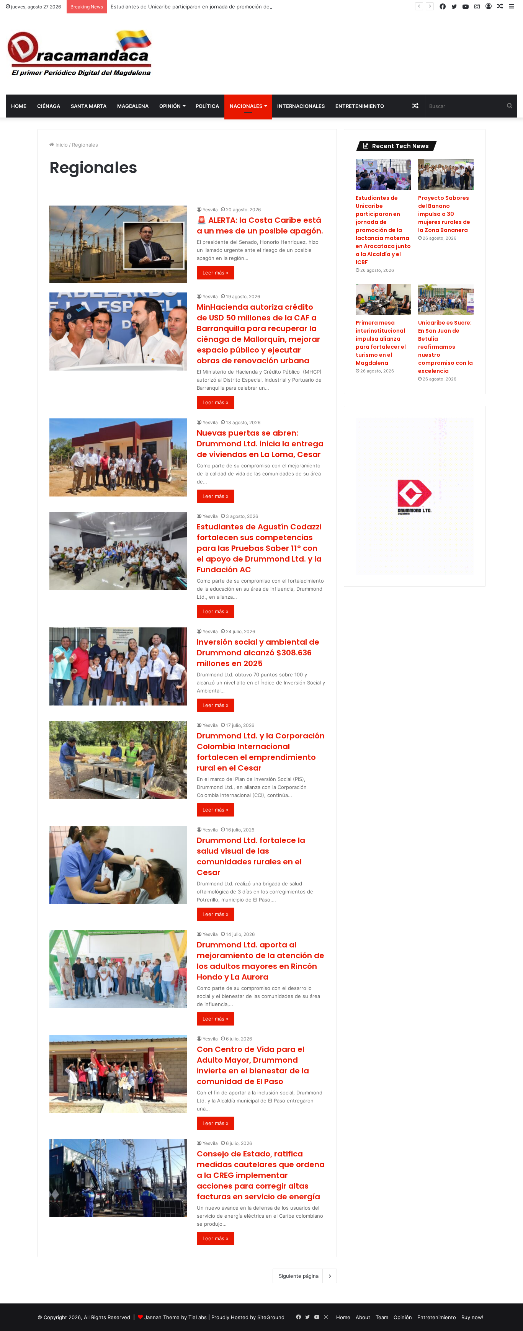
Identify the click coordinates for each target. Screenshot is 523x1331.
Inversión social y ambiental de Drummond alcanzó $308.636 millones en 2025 (258, 653)
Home (18, 106)
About (363, 1317)
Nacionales (246, 106)
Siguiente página (299, 1276)
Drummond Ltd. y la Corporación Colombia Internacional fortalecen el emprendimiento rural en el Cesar (261, 751)
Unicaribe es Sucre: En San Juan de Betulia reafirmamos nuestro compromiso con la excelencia (445, 347)
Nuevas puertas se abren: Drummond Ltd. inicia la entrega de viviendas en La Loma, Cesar (260, 444)
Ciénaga (48, 106)
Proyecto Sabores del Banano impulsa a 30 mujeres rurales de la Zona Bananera (444, 214)
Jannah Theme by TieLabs (175, 1317)
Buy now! (472, 1317)
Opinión (170, 106)
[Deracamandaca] (81, 54)
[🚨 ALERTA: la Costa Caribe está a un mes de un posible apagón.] (118, 244)
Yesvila (210, 209)
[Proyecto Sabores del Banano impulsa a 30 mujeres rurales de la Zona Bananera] (446, 174)
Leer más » (216, 272)
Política (207, 106)
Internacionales (301, 106)
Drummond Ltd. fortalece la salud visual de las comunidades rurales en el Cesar (251, 856)
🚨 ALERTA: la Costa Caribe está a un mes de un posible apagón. (260, 225)
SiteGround (270, 1317)
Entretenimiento (359, 106)
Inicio (61, 145)
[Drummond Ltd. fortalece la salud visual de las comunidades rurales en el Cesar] (118, 864)
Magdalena (133, 106)
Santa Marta (88, 106)
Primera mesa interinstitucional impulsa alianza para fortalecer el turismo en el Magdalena (381, 343)
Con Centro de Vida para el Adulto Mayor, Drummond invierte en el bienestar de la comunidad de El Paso (253, 1065)
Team (382, 1317)
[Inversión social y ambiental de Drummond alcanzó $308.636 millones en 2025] (118, 666)
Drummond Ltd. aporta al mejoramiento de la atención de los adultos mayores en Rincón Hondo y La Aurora (260, 960)
